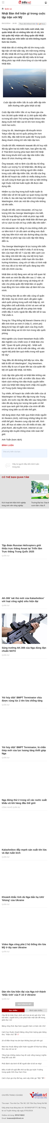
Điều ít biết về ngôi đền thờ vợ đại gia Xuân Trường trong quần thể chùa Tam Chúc (22, 1070)
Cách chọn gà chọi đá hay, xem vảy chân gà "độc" (22, 1078)
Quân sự (8, 9)
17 (18, 1034)
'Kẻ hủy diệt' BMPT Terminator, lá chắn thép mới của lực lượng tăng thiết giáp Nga (24, 750)
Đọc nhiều (13, 1010)
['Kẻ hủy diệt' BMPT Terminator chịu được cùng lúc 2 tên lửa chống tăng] (24, 678)
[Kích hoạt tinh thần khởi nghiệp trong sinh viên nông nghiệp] (15, 489)
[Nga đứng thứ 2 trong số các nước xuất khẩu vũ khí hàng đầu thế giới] (24, 781)
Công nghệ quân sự (11, 807)
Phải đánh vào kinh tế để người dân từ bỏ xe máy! (22, 1063)
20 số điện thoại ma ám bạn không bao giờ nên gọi (22, 1040)
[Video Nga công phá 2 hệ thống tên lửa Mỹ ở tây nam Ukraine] (24, 925)
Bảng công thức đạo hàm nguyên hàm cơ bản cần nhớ (23, 1026)
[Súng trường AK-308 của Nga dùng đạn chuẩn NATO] (24, 629)
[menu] (3, 2)
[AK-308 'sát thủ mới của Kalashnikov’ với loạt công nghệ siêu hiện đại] (24, 579)
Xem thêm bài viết (24, 1004)
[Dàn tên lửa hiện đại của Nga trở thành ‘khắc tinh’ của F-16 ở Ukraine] (24, 972)
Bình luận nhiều (35, 1010)
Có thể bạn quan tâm (15, 477)
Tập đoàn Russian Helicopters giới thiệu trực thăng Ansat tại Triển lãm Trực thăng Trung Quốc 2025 (22, 548)
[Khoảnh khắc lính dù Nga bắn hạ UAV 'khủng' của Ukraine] (24, 878)
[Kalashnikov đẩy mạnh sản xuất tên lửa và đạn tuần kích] (24, 830)
